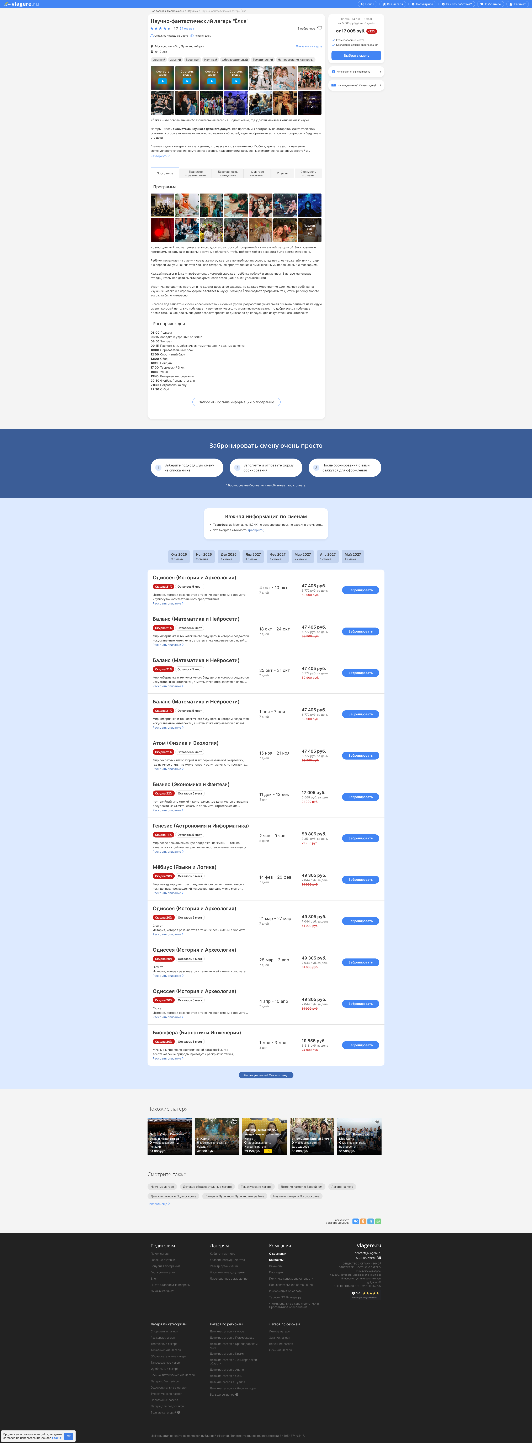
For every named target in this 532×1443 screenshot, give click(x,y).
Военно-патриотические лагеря (173, 1375)
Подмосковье (175, 10)
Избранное (492, 4)
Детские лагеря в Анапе (227, 1369)
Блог (154, 1278)
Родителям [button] (163, 1245)
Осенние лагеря (280, 1350)
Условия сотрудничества (227, 1260)
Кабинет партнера (222, 1253)
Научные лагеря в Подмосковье (296, 1196)
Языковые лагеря (163, 1337)
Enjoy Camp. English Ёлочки (312, 1138)
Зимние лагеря (279, 1337)
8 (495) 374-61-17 (292, 1435)
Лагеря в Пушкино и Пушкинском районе (234, 1196)
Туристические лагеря (166, 1393)
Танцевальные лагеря (166, 1362)
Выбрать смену (356, 55)
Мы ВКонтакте (366, 1258)
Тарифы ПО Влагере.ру (285, 1297)
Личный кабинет (162, 1291)
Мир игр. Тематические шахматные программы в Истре (262, 1134)
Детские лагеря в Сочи (226, 1376)
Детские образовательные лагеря (207, 1186)
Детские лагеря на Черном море (233, 1388)
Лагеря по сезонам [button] (284, 1324)
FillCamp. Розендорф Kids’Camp (354, 1136)
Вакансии (275, 1266)
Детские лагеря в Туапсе (227, 1382)
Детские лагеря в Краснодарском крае (233, 1345)
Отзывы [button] (282, 173)
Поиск (369, 4)
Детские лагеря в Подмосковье (173, 1196)
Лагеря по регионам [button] (226, 1324)
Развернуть (159, 156)
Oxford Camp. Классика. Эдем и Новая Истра (167, 1136)
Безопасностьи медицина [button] (228, 173)
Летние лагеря (279, 1331)
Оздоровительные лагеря (169, 1387)
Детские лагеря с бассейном (301, 1186)
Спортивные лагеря (164, 1331)
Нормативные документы (227, 1272)
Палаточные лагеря (164, 1400)
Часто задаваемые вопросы (170, 1284)
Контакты (276, 1260)
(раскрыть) (256, 530)
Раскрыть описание (167, 603)
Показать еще (157, 1204)
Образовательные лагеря (168, 1356)
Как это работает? (458, 4)
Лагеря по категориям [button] (169, 1324)
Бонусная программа (165, 1266)
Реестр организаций (224, 1266)
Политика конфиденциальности (291, 1278)
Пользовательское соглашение (291, 1284)
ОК (69, 1436)
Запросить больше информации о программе (236, 402)
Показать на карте (309, 46)
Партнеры (276, 1272)
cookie (56, 1437)
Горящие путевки (163, 1260)
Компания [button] (280, 1245)
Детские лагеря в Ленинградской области (233, 1361)
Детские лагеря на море (227, 1331)
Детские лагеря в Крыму (227, 1353)
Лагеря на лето (342, 1186)
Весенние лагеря (281, 1344)
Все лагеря (395, 4)
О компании (277, 1253)
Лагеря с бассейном (165, 1381)
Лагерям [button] (219, 1245)
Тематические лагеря (256, 1186)
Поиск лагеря (160, 1253)
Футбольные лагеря (165, 1368)
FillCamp (203, 1138)
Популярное (424, 4)
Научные (192, 10)
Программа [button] (165, 173)
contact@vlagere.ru (368, 1253)
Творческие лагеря (164, 1344)
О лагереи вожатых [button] (257, 173)
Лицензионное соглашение (229, 1278)
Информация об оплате (285, 1291)
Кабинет (519, 4)
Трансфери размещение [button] (195, 173)
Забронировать (361, 590)
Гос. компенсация (163, 1272)
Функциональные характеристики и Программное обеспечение (294, 1305)
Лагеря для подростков (167, 1406)
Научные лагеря (162, 1186)
